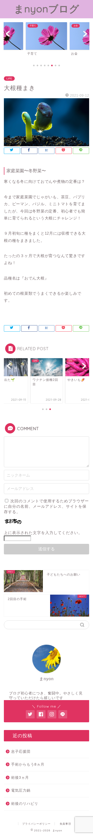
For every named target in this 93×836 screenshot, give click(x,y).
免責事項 (65, 823)
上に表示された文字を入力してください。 (43, 532)
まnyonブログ (46, 9)
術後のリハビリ (24, 804)
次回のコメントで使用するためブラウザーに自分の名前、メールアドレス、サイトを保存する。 (46, 506)
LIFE (9, 78)
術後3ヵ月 (20, 778)
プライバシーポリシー (36, 823)
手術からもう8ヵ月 (27, 764)
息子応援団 (20, 751)
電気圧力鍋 (20, 790)
